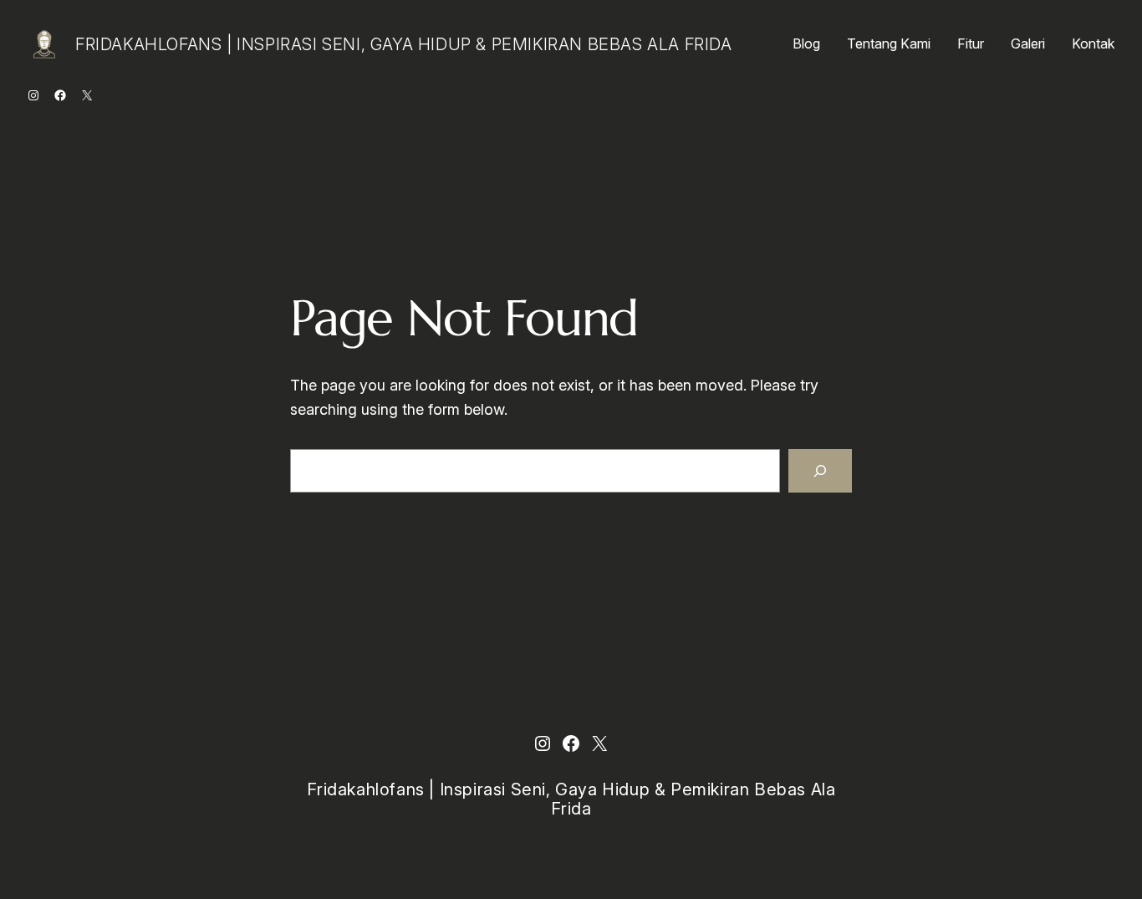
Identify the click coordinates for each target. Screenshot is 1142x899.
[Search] (820, 471)
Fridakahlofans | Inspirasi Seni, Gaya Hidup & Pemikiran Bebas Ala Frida (403, 44)
